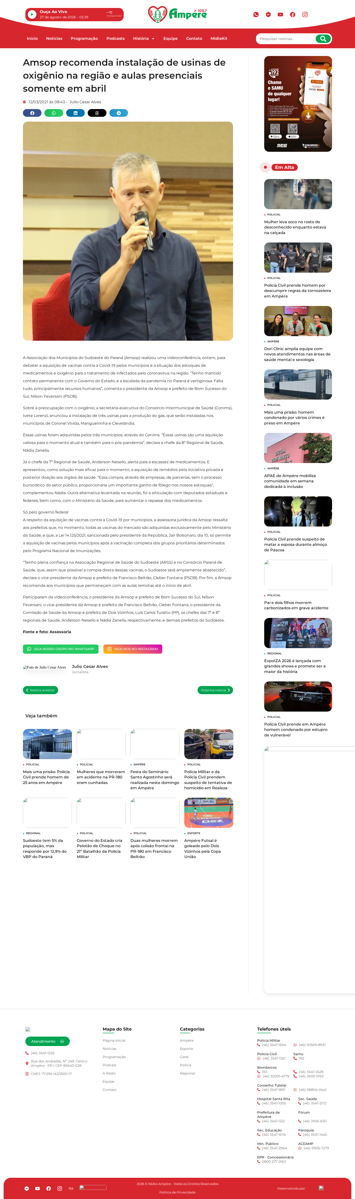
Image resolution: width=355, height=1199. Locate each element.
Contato (194, 38)
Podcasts (115, 38)
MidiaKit (219, 38)
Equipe (170, 38)
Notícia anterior (42, 690)
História (141, 38)
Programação (84, 38)
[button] (32, 113)
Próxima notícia (213, 690)
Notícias (54, 38)
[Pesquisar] (323, 39)
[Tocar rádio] (32, 14)
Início (32, 38)
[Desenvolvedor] (321, 1187)
